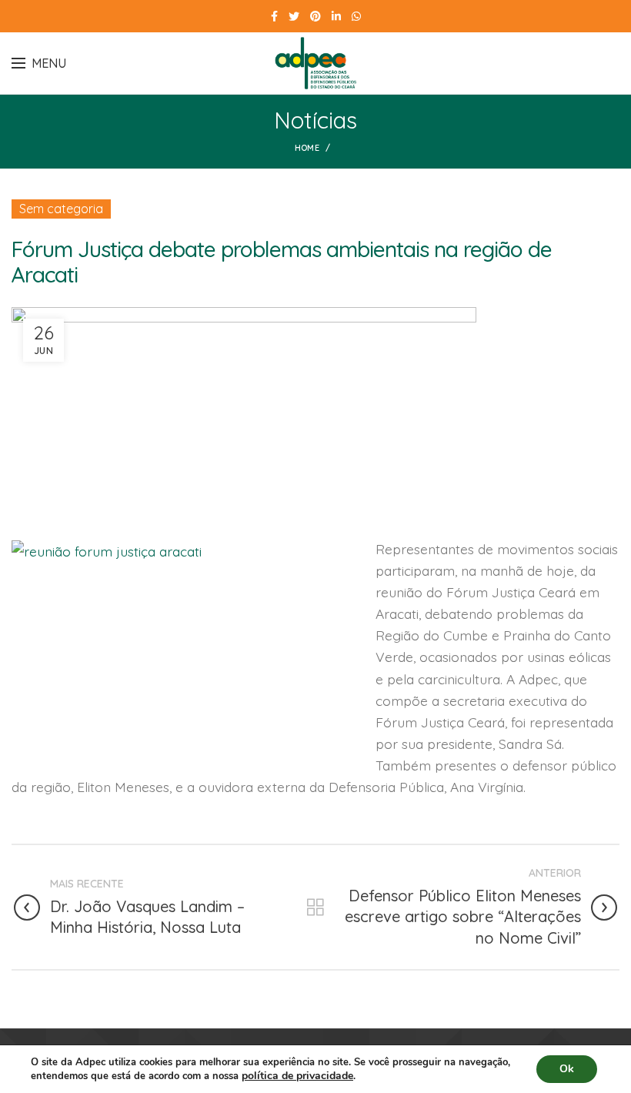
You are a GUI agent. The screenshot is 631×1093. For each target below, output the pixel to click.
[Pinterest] (315, 16)
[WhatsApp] (356, 16)
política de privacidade (297, 1075)
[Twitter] (294, 16)
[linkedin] (336, 16)
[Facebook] (274, 16)
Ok (566, 1068)
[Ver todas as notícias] (315, 907)
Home (307, 147)
